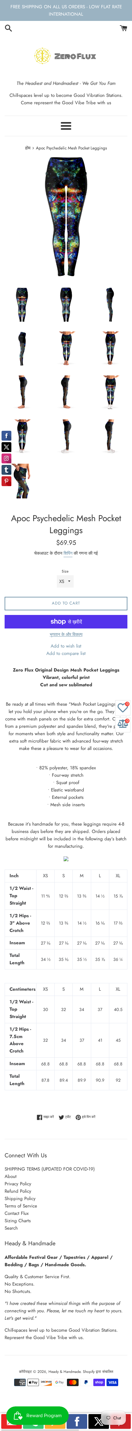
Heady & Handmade (64, 1371)
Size (65, 571)
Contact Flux (17, 1213)
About (11, 1176)
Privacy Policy (18, 1183)
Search (11, 1228)
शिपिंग (68, 553)
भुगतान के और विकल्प (66, 634)
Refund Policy (18, 1191)
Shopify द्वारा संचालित (98, 1371)
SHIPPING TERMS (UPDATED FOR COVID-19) (50, 1169)
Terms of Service (21, 1206)
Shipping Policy (20, 1198)
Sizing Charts (18, 1220)
